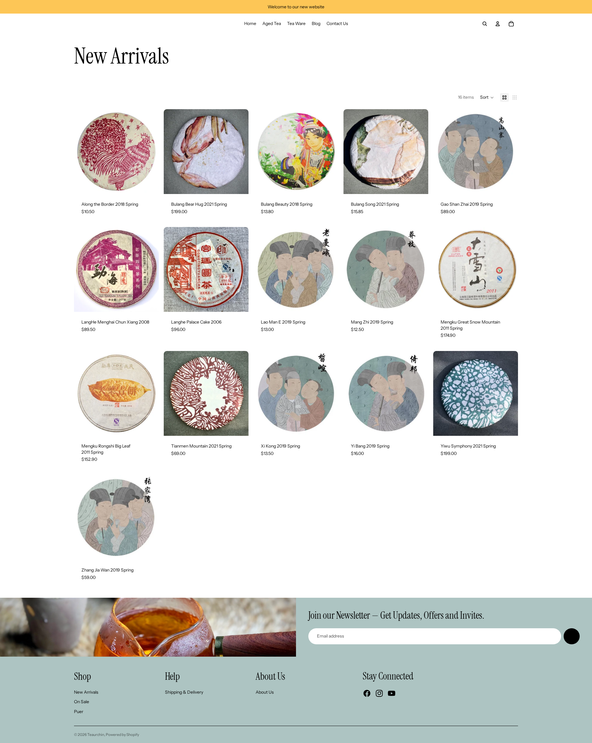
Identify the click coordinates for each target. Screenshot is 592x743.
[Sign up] (572, 636)
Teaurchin (95, 734)
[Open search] (484, 24)
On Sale (81, 701)
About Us (265, 692)
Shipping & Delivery (184, 692)
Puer (78, 711)
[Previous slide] (83, 151)
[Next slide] (149, 151)
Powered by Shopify (122, 734)
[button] (487, 97)
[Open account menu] (497, 24)
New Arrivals (86, 692)
